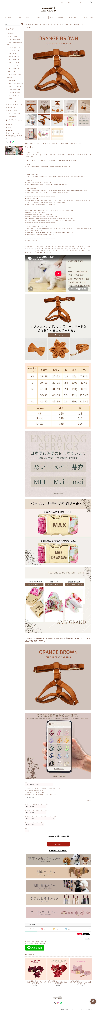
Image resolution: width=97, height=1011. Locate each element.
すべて (32, 929)
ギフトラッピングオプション (33, 822)
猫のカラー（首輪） (89, 17)
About (69, 2)
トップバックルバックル (16, 83)
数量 (26, 828)
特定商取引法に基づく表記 (87, 1009)
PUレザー (11, 98)
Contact (82, 2)
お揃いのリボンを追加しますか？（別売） (37, 810)
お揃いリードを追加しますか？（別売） (37, 804)
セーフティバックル (14, 113)
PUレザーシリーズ (14, 63)
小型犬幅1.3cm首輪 (14, 39)
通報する (88, 938)
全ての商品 (8, 17)
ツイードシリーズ (14, 68)
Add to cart (58, 844)
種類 (26, 782)
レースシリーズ (13, 66)
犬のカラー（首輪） (24, 17)
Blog (75, 2)
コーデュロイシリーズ (15, 51)
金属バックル (12, 116)
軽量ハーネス (12, 80)
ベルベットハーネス (14, 89)
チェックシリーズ (14, 59)
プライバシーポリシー (14, 133)
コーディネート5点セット (56, 17)
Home (63, 2)
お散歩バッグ (72, 17)
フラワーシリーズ (14, 57)
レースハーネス (13, 101)
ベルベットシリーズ (14, 48)
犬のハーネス (40, 17)
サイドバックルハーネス (16, 86)
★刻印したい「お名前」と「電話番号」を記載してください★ (44, 788)
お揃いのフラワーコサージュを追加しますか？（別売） (41, 816)
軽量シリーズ (12, 54)
